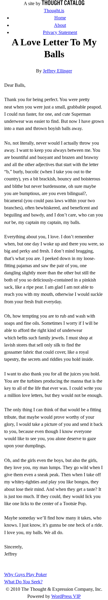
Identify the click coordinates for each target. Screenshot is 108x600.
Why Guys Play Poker (25, 574)
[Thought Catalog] (63, 3)
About (60, 25)
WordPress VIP (66, 596)
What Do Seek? (23, 581)
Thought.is (54, 10)
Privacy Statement (60, 32)
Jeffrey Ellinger (57, 70)
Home (60, 17)
